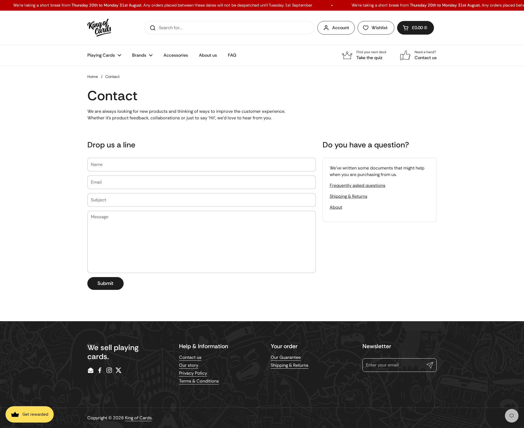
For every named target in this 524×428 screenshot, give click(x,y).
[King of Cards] (99, 28)
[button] (415, 28)
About (336, 207)
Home (92, 76)
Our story (188, 365)
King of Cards (138, 418)
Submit (105, 283)
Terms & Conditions (199, 381)
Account (340, 28)
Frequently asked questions (357, 185)
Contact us (190, 357)
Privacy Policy (193, 373)
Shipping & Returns (348, 196)
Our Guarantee (286, 357)
